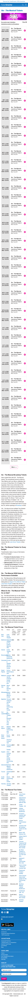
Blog (2, 947)
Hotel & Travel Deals (6, 944)
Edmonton (4, 765)
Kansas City (3, 686)
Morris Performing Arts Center (22, 896)
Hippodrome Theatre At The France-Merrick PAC (10, 643)
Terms (2, 953)
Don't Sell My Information (7, 956)
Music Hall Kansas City (9, 688)
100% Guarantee (5, 935)
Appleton (3, 699)
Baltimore (3, 640)
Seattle (3, 745)
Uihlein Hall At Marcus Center (9, 695)
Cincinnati (3, 660)
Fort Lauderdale (4, 712)
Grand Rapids (3, 671)
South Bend (2, 777)
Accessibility (4, 957)
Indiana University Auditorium (9, 656)
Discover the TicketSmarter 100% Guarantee (14, 1)
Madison (3, 675)
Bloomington (4, 655)
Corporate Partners (6, 941)
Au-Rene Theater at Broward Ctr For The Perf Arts (9, 718)
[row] (14, 30)
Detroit (3, 650)
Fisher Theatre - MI (9, 651)
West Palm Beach (3, 736)
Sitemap (3, 959)
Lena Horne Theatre (15, 542)
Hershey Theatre (9, 784)
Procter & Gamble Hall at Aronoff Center (9, 664)
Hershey (3, 784)
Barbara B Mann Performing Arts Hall (10, 730)
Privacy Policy (4, 954)
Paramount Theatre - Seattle (22, 872)
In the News (4, 945)
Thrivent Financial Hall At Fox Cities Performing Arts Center (10, 704)
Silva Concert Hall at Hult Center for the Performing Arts (10, 757)
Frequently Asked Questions (8, 933)
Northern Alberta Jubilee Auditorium (9, 767)
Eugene (3, 752)
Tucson (3, 771)
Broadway (18, 505)
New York (2, 635)
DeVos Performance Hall (10, 672)
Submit (4, 978)
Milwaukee (4, 692)
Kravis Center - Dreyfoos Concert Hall (9, 739)
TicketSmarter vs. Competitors (8, 942)
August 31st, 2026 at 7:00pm (17, 582)
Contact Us (4, 932)
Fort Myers (3, 727)
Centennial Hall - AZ (9, 773)
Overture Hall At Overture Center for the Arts (9, 679)
